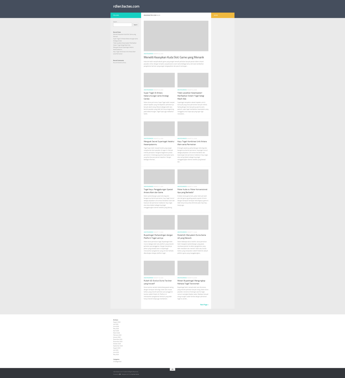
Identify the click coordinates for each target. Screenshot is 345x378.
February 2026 (117, 335)
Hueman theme (135, 374)
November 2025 (117, 341)
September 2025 (118, 346)
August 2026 (116, 322)
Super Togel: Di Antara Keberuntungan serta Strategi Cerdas (156, 96)
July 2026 (115, 324)
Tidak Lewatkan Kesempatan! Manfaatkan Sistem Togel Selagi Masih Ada (190, 96)
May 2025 (116, 354)
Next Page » (204, 305)
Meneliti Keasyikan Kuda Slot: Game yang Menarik (174, 57)
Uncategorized (148, 53)
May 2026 (116, 328)
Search (115, 22)
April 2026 (116, 331)
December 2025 (117, 339)
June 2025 (116, 352)
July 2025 (115, 350)
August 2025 (116, 348)
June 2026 (116, 326)
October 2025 (117, 344)
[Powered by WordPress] (120, 374)
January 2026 (116, 337)
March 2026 (116, 333)
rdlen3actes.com (126, 6)
